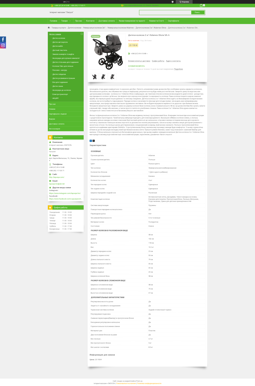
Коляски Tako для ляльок (62, 66)
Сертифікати (173, 21)
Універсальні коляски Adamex (120, 28)
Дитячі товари (55, 34)
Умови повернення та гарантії (132, 21)
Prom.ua (139, 381)
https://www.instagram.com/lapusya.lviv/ (65, 193)
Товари (64, 21)
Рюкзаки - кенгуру (59, 70)
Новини (52, 109)
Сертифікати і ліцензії (58, 114)
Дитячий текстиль (59, 50)
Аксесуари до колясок (61, 90)
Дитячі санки (57, 86)
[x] (94, 141)
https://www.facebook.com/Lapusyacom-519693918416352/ (65, 199)
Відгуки (52, 119)
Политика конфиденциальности (149, 383)
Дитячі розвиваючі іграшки (63, 78)
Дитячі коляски (74, 28)
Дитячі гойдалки (59, 74)
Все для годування (60, 82)
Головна (53, 21)
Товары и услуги (59, 28)
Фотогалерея (54, 129)
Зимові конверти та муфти (63, 54)
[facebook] (91, 141)
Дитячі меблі (57, 46)
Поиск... (198, 12)
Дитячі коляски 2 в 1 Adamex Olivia (151, 28)
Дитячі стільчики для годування (65, 62)
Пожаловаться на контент (126, 383)
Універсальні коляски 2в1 (94, 28)
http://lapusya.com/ (56, 177)
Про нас (78, 21)
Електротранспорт (60, 94)
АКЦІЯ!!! (55, 98)
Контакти (90, 21)
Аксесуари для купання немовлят (66, 58)
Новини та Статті (156, 21)
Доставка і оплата (107, 21)
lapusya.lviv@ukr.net (57, 184)
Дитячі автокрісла (60, 42)
